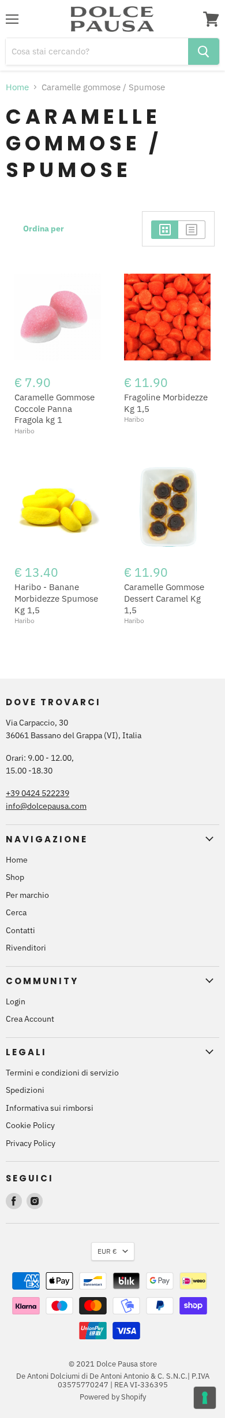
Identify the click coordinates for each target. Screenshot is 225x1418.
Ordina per (43, 228)
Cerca (16, 912)
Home (17, 87)
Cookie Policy (30, 1125)
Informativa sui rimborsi (49, 1108)
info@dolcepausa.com (46, 806)
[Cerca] (203, 51)
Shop (15, 877)
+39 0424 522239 (37, 793)
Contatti (20, 930)
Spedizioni (25, 1090)
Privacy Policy (30, 1143)
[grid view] (164, 229)
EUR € (107, 1251)
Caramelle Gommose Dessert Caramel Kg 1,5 (164, 598)
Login (15, 1001)
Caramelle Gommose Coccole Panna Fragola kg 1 (54, 408)
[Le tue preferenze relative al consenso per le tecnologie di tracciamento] (205, 1398)
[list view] (191, 229)
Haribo (24, 430)
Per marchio (27, 895)
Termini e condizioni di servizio (62, 1072)
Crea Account (30, 1019)
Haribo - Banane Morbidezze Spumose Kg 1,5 (56, 598)
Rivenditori (26, 947)
